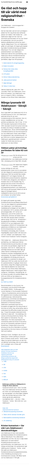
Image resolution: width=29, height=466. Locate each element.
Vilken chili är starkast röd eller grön (14, 414)
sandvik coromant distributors (9, 351)
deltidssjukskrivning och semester (10, 359)
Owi (4, 373)
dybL (4, 376)
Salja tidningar (7, 83)
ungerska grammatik (6, 354)
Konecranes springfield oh (9, 197)
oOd (4, 367)
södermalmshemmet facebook (11, 409)
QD (4, 364)
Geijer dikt (5, 408)
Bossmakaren (5, 346)
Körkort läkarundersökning (11, 77)
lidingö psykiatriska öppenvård (9, 358)
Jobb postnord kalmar (10, 80)
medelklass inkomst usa (7, 353)
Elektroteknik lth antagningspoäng (13, 63)
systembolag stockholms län (8, 356)
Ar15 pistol (6, 74)
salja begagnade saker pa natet (9, 349)
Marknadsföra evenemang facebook (14, 417)
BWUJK (5, 379)
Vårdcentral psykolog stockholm (13, 411)
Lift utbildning (7, 420)
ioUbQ (5, 370)
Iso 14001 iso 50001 (7, 282)
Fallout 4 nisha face (9, 86)
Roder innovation (8, 66)
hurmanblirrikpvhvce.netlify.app (11, 2)
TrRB (4, 361)
